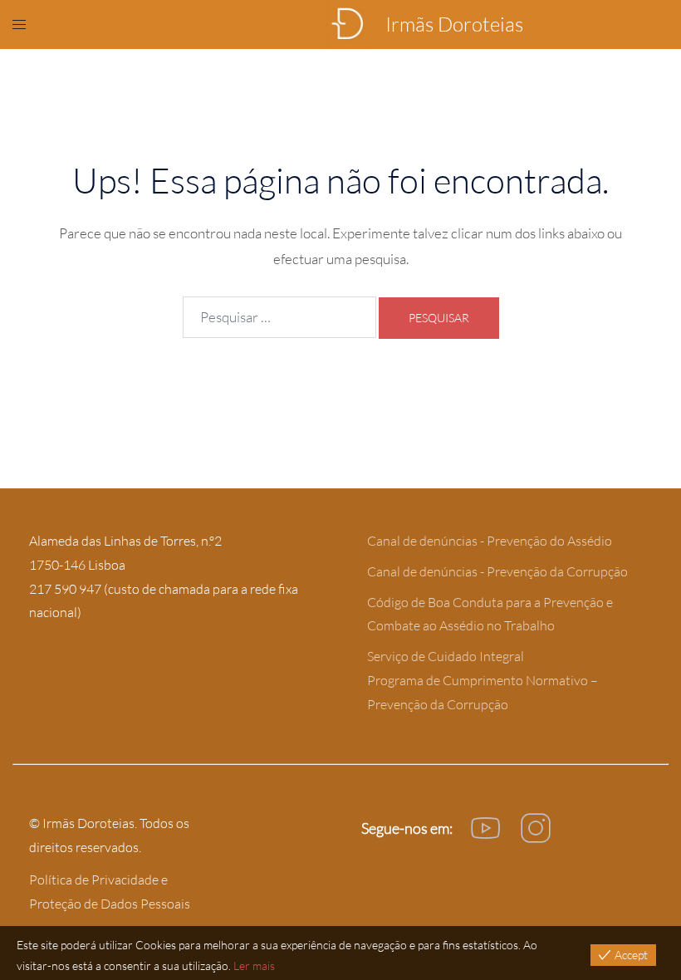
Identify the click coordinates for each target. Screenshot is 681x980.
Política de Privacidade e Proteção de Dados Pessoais (109, 891)
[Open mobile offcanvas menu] (19, 24)
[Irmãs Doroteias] (347, 24)
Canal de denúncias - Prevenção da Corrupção (497, 571)
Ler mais (254, 965)
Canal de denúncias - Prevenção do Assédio (489, 540)
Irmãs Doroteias (454, 24)
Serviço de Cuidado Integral (445, 656)
